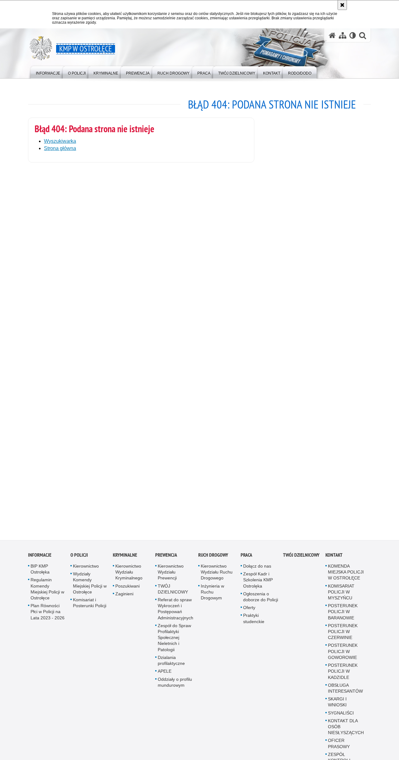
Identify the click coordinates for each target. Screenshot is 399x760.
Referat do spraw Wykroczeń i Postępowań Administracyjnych (175, 612)
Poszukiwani (127, 590)
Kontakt (334, 559)
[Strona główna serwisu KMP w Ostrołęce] (332, 35)
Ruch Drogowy (213, 559)
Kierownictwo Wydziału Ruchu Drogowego (217, 576)
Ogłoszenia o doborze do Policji (260, 600)
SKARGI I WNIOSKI (337, 705)
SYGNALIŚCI (341, 716)
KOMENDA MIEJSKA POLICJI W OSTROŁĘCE (346, 576)
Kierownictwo (86, 570)
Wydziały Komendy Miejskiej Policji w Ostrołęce (90, 586)
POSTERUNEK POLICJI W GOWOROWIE (343, 655)
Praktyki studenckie (253, 622)
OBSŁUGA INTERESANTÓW (345, 692)
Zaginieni (124, 597)
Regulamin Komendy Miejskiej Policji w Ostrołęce (47, 593)
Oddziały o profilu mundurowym (175, 686)
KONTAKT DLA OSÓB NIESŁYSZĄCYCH (346, 730)
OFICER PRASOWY (339, 747)
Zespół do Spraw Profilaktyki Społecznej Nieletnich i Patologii (174, 641)
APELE (164, 675)
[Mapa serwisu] (342, 35)
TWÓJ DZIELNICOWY (173, 593)
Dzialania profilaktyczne (171, 664)
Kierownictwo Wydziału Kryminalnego (128, 576)
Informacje (39, 559)
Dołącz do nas (257, 570)
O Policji (79, 559)
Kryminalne (125, 559)
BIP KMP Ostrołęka (40, 573)
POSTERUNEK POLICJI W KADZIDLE (343, 675)
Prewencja (166, 559)
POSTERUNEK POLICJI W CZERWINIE (343, 635)
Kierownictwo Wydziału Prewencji (171, 576)
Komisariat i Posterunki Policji (89, 606)
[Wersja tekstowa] (352, 35)
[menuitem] (48, 72)
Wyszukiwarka (60, 141)
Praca (246, 559)
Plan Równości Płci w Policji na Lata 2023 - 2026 (48, 615)
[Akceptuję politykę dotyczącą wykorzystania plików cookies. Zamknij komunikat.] (342, 5)
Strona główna (60, 148)
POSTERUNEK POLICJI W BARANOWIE (343, 615)
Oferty (249, 611)
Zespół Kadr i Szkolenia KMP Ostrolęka (258, 583)
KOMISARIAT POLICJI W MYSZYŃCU (341, 596)
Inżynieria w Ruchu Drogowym (212, 596)
